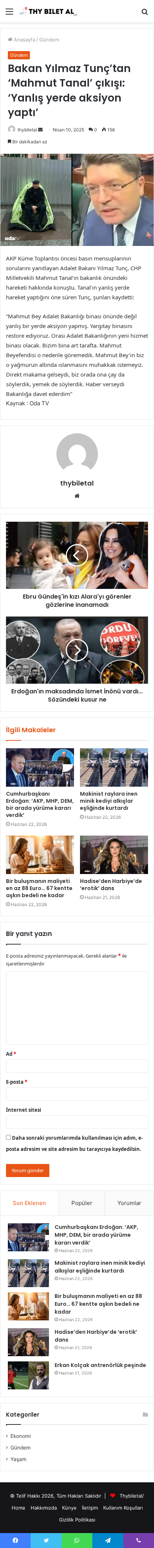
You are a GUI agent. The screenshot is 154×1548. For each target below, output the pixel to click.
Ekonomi (20, 1436)
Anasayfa (23, 40)
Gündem (49, 40)
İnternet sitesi (23, 1110)
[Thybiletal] (48, 11)
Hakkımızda (44, 1508)
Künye (69, 1508)
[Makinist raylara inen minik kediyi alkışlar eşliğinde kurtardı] (114, 767)
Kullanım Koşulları (123, 1508)
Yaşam (18, 1459)
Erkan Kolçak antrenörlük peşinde (100, 1365)
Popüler (81, 1203)
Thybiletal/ (132, 1496)
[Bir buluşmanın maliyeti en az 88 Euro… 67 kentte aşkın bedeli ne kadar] (40, 855)
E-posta (16, 1082)
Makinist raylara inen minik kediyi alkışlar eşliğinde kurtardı (109, 801)
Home (18, 1508)
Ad (11, 1054)
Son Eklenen (29, 1203)
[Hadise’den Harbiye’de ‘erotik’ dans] (114, 855)
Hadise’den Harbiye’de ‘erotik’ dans (111, 884)
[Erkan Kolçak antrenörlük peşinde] (28, 1375)
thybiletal (27, 129)
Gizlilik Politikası (77, 1520)
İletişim (90, 1508)
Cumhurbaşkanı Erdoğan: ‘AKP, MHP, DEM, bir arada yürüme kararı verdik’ (40, 804)
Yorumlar (129, 1203)
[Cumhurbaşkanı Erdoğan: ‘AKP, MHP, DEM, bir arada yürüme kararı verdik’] (40, 767)
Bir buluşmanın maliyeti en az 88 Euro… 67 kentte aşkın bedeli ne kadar (39, 888)
